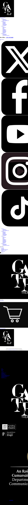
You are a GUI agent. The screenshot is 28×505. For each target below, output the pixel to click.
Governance (2, 248)
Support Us (2, 33)
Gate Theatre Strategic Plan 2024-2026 (5, 375)
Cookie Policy (2, 373)
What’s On (2, 18)
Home (2, 368)
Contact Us (2, 372)
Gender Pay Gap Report (4, 374)
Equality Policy (4, 31)
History (3, 26)
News (3, 28)
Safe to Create (2, 377)
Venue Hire (4, 29)
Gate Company (4, 27)
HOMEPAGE (10, 349)
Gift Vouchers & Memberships (6, 35)
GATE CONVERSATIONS (6, 20)
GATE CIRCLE (4, 34)
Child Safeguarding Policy (4, 376)
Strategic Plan (4, 32)
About (2, 370)
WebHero (11, 500)
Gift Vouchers (4, 25)
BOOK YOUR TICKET (2, 17)
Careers (2, 250)
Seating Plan (4, 22)
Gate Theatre (4, 19)
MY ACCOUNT (2, 39)
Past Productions (3, 251)
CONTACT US (14, 349)
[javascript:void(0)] (9, 437)
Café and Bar (4, 23)
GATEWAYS (4, 30)
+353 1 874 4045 (9, 37)
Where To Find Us (5, 24)
